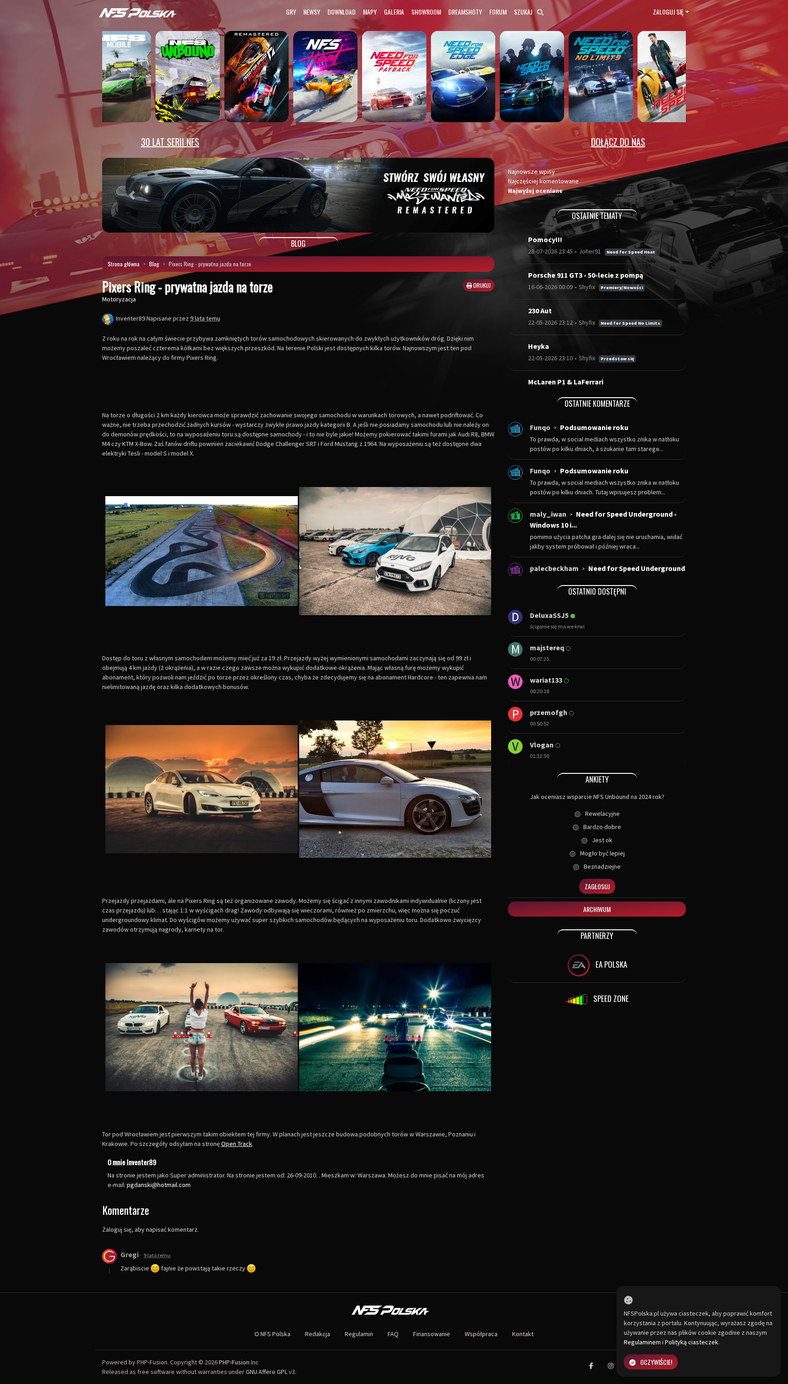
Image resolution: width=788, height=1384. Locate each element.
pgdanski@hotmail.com (159, 1185)
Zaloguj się (668, 11)
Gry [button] (291, 11)
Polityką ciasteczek (691, 1342)
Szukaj (524, 11)
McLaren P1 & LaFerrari (565, 381)
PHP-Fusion (234, 1362)
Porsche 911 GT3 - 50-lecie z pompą (585, 275)
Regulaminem (642, 1342)
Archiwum (597, 909)
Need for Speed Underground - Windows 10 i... (603, 519)
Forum (498, 11)
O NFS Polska (272, 1334)
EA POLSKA (610, 964)
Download (341, 11)
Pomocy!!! (545, 239)
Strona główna (124, 263)
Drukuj (481, 285)
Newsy (311, 11)
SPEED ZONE (610, 998)
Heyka (538, 346)
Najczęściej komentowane (543, 181)
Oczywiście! (656, 1362)
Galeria (394, 11)
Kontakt (523, 1334)
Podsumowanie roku (594, 427)
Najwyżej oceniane (535, 191)
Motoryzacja (119, 299)
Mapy (370, 11)
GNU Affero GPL (266, 1372)
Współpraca (481, 1334)
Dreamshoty (465, 11)
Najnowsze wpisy (531, 171)
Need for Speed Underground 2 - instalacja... (607, 574)
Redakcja (317, 1334)
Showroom (426, 11)
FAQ (393, 1334)
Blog (154, 263)
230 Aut (540, 310)
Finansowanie (431, 1334)
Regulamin (359, 1334)
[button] (131, 195)
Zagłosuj (597, 886)
